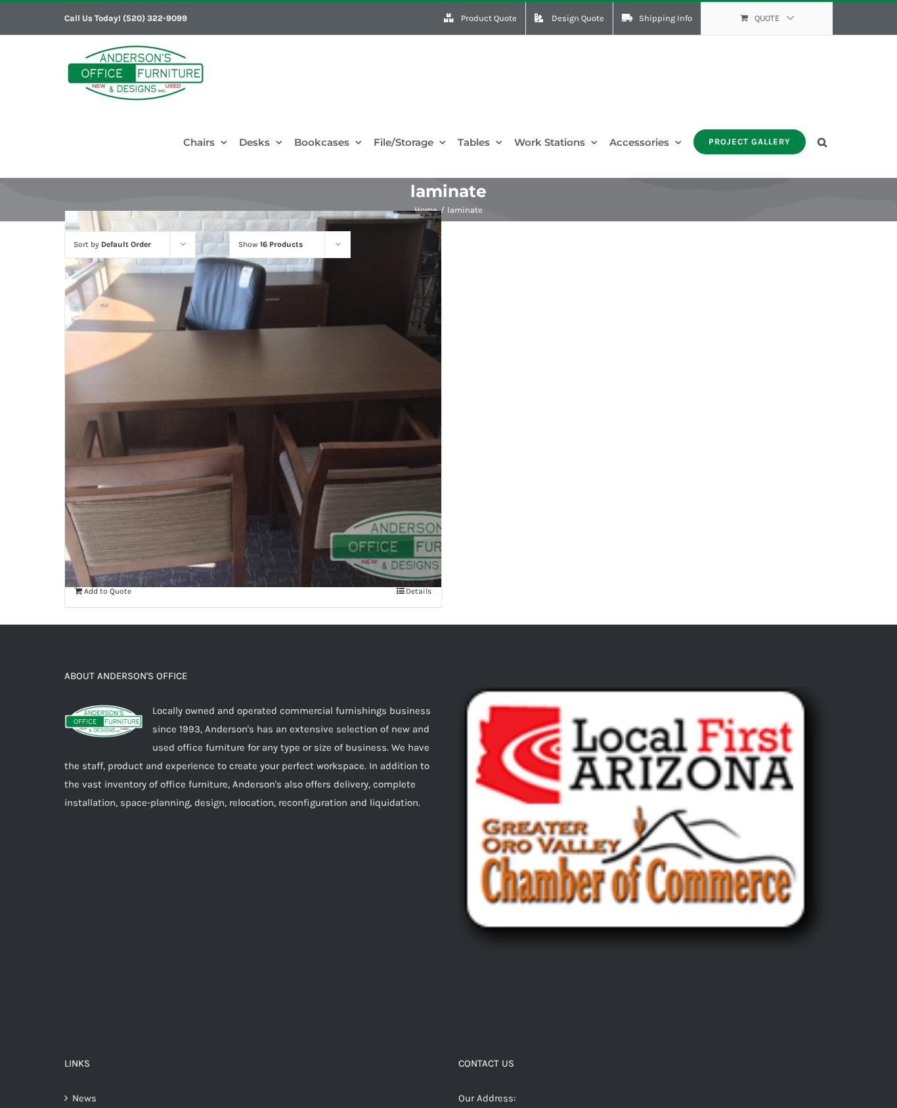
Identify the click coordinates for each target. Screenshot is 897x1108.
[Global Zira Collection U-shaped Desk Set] (253, 398)
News (84, 1098)
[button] (822, 141)
